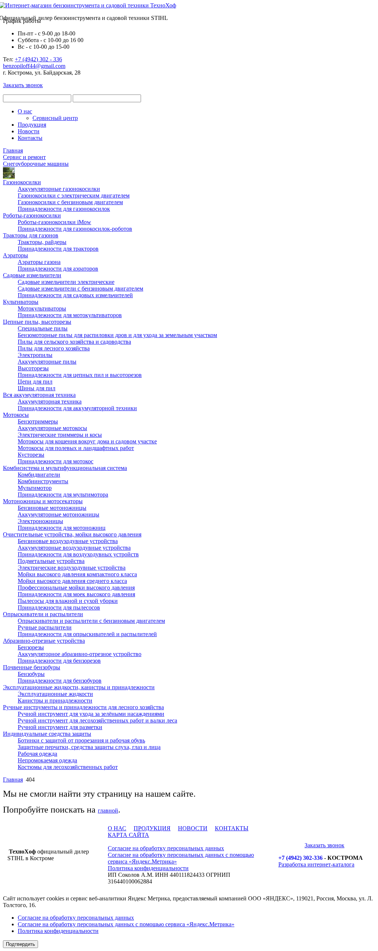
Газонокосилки (22, 182)
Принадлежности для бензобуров (60, 680)
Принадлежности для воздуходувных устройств (78, 554)
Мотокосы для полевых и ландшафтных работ (76, 448)
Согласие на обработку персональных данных (166, 848)
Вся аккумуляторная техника (39, 395)
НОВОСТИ (192, 828)
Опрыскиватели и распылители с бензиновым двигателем (91, 621)
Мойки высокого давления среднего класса (72, 581)
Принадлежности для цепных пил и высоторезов (80, 375)
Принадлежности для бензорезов (59, 661)
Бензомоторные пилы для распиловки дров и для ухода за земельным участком (117, 335)
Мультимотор (35, 488)
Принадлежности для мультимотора (63, 494)
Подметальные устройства (51, 561)
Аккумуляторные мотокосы (52, 428)
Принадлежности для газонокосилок (64, 209)
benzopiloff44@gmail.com (34, 66)
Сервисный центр (55, 118)
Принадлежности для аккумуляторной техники (77, 408)
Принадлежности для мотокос (55, 461)
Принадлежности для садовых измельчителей (75, 295)
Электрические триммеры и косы (60, 435)
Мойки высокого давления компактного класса (77, 574)
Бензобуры (31, 674)
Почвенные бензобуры (31, 667)
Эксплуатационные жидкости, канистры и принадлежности (79, 687)
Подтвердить (20, 944)
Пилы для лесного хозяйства (54, 348)
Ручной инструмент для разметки (60, 727)
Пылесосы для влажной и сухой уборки (68, 601)
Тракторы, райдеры (42, 242)
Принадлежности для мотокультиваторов (70, 315)
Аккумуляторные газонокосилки (59, 189)
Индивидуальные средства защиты (47, 734)
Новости (28, 131)
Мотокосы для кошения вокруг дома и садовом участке (87, 441)
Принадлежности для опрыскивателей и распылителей (87, 634)
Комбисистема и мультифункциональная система (65, 468)
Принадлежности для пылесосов (59, 607)
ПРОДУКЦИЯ (152, 828)
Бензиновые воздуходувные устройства (68, 541)
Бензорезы (31, 647)
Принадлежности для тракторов (58, 249)
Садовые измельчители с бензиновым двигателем (80, 288)
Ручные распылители (45, 627)
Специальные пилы (43, 328)
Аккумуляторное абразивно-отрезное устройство (79, 654)
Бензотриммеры (38, 421)
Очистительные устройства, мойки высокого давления (72, 534)
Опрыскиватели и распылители (43, 614)
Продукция (32, 124)
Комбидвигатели (39, 474)
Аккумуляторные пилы (47, 361)
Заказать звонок (23, 85)
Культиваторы (20, 302)
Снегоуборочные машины (36, 164)
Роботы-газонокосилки (32, 215)
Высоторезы (33, 368)
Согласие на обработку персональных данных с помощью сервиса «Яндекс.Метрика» (126, 924)
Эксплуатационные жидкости (55, 694)
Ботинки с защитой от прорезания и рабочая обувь (81, 740)
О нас (25, 111)
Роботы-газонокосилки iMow (54, 222)
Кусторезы (31, 455)
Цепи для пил (35, 381)
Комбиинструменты (43, 481)
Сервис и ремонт (24, 157)
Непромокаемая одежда (47, 760)
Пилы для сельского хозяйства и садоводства (74, 342)
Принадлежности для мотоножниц (62, 528)
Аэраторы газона (39, 262)
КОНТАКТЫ (231, 828)
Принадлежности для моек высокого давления (76, 594)
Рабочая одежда (37, 754)
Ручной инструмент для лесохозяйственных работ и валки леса (97, 720)
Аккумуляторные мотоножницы (58, 514)
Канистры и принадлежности (55, 700)
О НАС (117, 828)
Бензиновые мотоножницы (52, 508)
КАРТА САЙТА (128, 835)
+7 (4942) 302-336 (300, 858)
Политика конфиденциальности (148, 868)
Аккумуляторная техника (50, 401)
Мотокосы (16, 415)
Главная (13, 150)
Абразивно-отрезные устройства (44, 641)
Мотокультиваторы (42, 308)
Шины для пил (36, 388)
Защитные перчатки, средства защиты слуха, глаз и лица (89, 747)
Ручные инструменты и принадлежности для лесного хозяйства (83, 707)
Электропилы (35, 355)
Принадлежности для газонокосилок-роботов (75, 229)
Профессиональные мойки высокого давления (76, 587)
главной (108, 810)
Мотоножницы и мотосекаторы (43, 501)
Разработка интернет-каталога (316, 864)
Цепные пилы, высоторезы (37, 322)
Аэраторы (15, 255)
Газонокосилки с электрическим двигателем (74, 195)
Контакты (30, 138)
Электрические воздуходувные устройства (72, 567)
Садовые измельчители (32, 275)
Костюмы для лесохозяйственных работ (68, 767)
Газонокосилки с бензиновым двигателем (70, 202)
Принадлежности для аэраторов (58, 268)
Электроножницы (40, 521)
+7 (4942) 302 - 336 (38, 59)
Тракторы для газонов (30, 235)
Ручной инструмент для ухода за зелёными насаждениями (91, 714)
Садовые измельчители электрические (66, 282)
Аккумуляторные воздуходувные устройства (74, 548)
